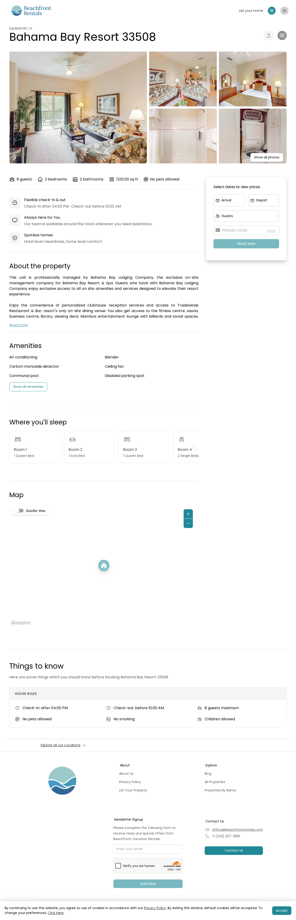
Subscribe (148, 883)
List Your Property (133, 790)
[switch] (19, 510)
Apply (271, 230)
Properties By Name (220, 790)
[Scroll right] (194, 448)
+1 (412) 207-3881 (226, 836)
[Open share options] (269, 35)
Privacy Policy (130, 782)
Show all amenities (28, 386)
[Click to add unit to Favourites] (282, 35)
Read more (18, 325)
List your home (251, 10)
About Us (126, 773)
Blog (208, 773)
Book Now (246, 243)
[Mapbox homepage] (21, 623)
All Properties (215, 782)
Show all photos (266, 157)
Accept (282, 910)
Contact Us (234, 850)
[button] (272, 11)
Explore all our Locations (60, 745)
